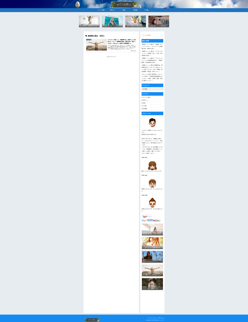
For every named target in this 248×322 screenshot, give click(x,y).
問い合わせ (161, 317)
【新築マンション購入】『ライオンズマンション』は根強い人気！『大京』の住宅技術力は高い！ (152, 53)
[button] (162, 35)
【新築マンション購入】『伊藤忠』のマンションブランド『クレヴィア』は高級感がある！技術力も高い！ (152, 46)
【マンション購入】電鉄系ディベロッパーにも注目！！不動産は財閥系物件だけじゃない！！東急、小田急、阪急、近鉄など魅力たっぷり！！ (152, 77)
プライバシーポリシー (152, 317)
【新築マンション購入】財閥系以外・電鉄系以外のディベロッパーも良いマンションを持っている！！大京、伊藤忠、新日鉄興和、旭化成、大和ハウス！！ (152, 68)
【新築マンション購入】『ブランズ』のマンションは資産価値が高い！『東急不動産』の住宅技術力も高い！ (152, 60)
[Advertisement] (111, 67)
